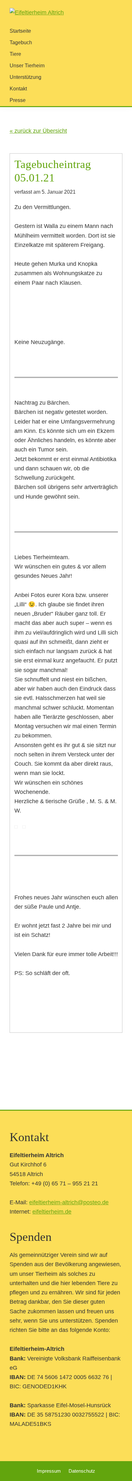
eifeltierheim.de (51, 1211)
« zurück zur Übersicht (38, 131)
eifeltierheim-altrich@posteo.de (69, 1202)
